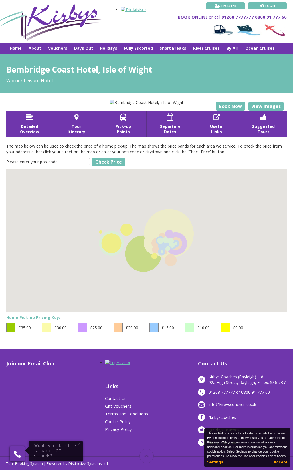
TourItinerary (76, 124)
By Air (232, 48)
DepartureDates (170, 124)
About (35, 48)
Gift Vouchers (118, 406)
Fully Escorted (138, 48)
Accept (280, 462)
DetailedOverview (29, 124)
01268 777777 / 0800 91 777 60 (254, 17)
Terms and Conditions (126, 414)
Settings (215, 462)
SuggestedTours (263, 124)
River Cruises (206, 48)
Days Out (83, 48)
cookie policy (216, 451)
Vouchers (57, 48)
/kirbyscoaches (222, 417)
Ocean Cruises (260, 48)
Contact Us (116, 398)
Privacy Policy (118, 429)
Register (228, 5)
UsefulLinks (216, 124)
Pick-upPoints (123, 124)
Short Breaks (173, 48)
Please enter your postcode (32, 161)
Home (16, 48)
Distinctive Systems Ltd (88, 463)
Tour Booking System (24, 463)
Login (270, 5)
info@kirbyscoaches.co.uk (232, 404)
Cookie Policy (118, 421)
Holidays (108, 48)
